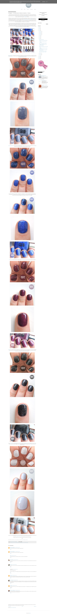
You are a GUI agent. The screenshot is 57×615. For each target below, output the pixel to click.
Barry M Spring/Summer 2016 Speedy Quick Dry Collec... (43, 49)
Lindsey (11, 575)
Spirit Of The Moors (10, 145)
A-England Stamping (41, 45)
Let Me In (10, 259)
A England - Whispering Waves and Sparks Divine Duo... (43, 44)
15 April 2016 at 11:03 (15, 569)
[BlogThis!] (19, 541)
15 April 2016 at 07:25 (14, 555)
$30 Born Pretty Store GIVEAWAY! (44, 75)
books (14, 542)
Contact (28, 9)
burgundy (16, 542)
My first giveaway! (43, 80)
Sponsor (35, 9)
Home (21, 9)
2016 (39, 30)
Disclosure (31, 9)
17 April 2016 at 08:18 (17, 590)
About (24, 9)
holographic (21, 542)
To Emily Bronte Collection (26, 19)
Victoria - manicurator (12, 590)
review (23, 542)
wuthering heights (26, 542)
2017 (39, 29)
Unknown (11, 585)
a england (11, 542)
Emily (10, 555)
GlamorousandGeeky (12, 547)
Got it (47, 1)
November (40, 32)
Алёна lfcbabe (11, 559)
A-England (25, 16)
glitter (18, 542)
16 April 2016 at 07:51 (14, 585)
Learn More (43, 1)
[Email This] (18, 541)
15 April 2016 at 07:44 (16, 559)
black (12, 542)
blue (13, 542)
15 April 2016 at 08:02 (14, 564)
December (40, 31)
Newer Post (9, 606)
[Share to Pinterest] (21, 541)
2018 (39, 28)
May (39, 37)
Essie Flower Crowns (41, 39)
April (39, 38)
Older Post (35, 606)
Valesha (11, 564)
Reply (10, 549)
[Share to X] (20, 541)
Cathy (11, 443)
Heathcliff (9, 349)
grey (19, 542)
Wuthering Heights (10, 55)
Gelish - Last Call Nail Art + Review (42, 43)
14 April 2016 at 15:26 (17, 547)
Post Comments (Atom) (13, 607)
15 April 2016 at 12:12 (14, 575)
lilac (22, 542)
